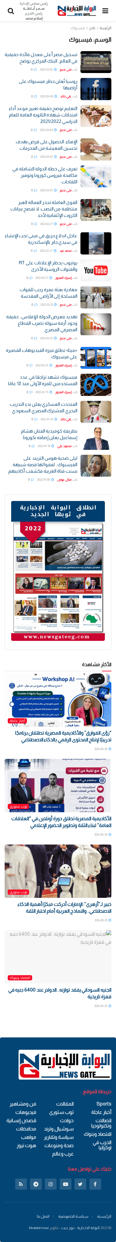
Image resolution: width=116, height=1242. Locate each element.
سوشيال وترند (59, 1128)
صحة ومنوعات (59, 1145)
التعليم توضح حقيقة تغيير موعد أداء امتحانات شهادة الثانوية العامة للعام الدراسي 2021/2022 (43, 115)
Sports (104, 1103)
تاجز (92, 28)
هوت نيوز (26, 1145)
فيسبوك (78, 28)
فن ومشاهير (23, 1103)
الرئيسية (104, 1216)
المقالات (65, 1103)
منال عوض (64, 479)
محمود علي (64, 446)
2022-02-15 (42, 392)
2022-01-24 (47, 419)
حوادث (67, 1120)
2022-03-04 (47, 96)
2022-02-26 (47, 304)
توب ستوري (18, 806)
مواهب (28, 1137)
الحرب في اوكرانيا (102, 1145)
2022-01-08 (44, 479)
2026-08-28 (101, 1006)
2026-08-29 (101, 920)
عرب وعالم (63, 1153)
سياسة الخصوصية (73, 1216)
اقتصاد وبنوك (20, 977)
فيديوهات (25, 1112)
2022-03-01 (47, 156)
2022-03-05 (47, 69)
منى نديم (65, 69)
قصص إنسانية (21, 1120)
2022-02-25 (47, 338)
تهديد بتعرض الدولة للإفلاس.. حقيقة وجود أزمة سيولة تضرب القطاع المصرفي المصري (41, 323)
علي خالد (65, 96)
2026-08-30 (101, 749)
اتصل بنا (43, 1216)
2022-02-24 (42, 365)
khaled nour (39, 1228)
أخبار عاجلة (17, 721)
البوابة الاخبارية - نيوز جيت (80, 1228)
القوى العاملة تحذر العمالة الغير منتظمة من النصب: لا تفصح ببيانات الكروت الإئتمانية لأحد (44, 209)
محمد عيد (65, 250)
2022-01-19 (44, 446)
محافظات (26, 1128)
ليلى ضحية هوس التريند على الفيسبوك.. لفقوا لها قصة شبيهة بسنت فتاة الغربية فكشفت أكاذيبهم (42, 464)
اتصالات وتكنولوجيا (101, 1123)
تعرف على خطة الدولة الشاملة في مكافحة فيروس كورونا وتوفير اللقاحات (44, 175)
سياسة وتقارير (59, 1137)
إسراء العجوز (63, 277)
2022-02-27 (47, 224)
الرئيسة (105, 28)
